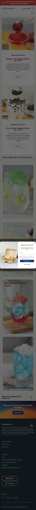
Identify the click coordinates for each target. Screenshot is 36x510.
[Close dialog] (34, 243)
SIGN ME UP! (27, 260)
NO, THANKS (27, 264)
